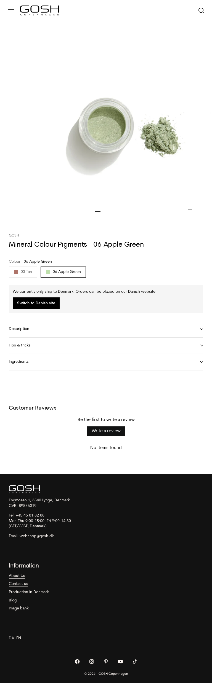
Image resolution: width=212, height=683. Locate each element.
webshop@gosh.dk (37, 536)
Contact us (18, 584)
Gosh (14, 235)
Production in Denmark (29, 592)
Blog (13, 600)
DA (11, 638)
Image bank (19, 608)
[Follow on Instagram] (91, 661)
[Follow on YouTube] (120, 661)
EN (18, 638)
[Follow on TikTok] (134, 661)
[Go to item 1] (97, 211)
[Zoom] (189, 209)
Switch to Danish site (36, 303)
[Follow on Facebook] (77, 661)
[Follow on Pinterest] (106, 661)
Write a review (106, 431)
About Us (17, 576)
